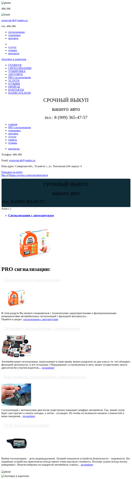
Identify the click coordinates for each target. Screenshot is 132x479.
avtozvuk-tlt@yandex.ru (14, 20)
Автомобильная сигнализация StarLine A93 (33, 221)
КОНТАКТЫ (16, 89)
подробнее (48, 367)
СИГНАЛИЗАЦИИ (19, 68)
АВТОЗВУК (15, 74)
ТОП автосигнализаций (26, 425)
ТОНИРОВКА (17, 71)
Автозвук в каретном (13, 59)
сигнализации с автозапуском (40, 319)
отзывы (12, 50)
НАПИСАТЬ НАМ (19, 92)
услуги (12, 47)
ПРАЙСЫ (14, 86)
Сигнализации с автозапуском (31, 215)
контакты (13, 53)
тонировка (14, 35)
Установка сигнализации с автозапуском (42, 328)
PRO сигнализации (19, 77)
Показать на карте (12, 172)
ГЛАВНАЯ (14, 65)
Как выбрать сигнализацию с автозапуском (45, 377)
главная (12, 124)
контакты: (14, 148)
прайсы (12, 139)
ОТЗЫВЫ (14, 83)
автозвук (13, 38)
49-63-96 (18, 471)
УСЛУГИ (13, 80)
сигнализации (16, 32)
